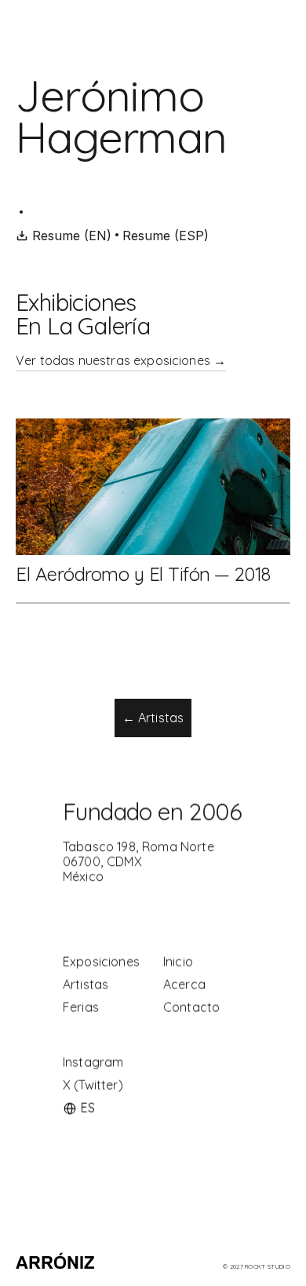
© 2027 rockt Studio (256, 1266)
